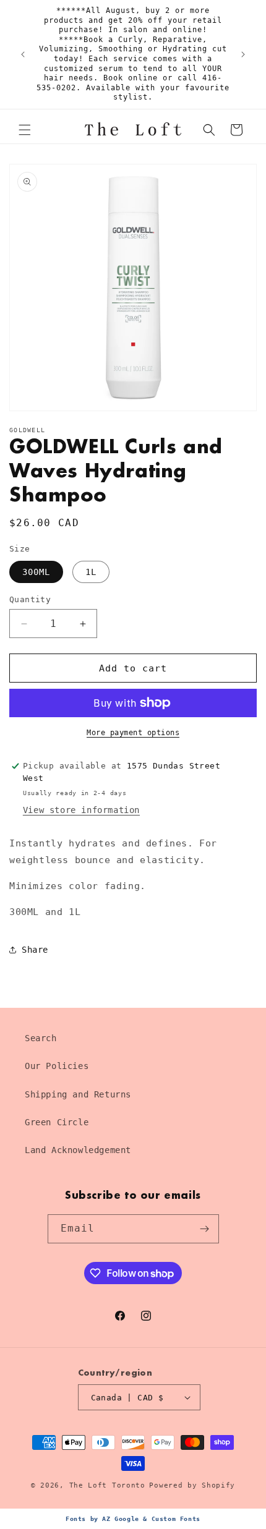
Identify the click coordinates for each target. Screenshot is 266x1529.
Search (41, 1038)
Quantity (30, 599)
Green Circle (56, 1122)
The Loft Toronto (107, 1485)
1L (91, 572)
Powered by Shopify (192, 1485)
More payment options (133, 732)
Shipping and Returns (78, 1094)
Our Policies (56, 1066)
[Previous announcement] (22, 54)
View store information (81, 810)
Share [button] (35, 950)
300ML (36, 572)
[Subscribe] (204, 1228)
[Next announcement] (243, 54)
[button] (24, 129)
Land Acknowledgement (78, 1150)
